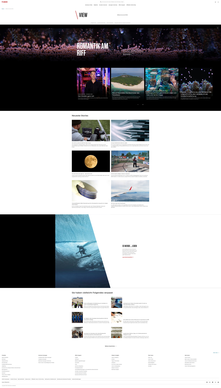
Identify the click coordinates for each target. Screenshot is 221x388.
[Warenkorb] (218, 2)
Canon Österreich (5, 382)
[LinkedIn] (212, 382)
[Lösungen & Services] (117, 5)
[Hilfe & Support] (125, 5)
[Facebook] (206, 382)
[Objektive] (98, 5)
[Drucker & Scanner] (107, 5)
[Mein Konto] (215, 2)
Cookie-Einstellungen (76, 379)
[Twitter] (215, 382)
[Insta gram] (209, 382)
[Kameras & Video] (92, 5)
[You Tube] (218, 382)
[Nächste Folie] (142, 104)
